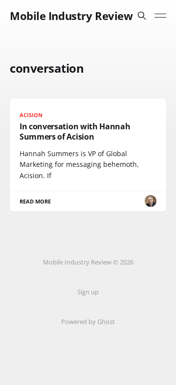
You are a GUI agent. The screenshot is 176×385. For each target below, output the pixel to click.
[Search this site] (141, 15)
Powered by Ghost (88, 321)
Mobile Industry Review (71, 15)
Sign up (88, 291)
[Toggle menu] (160, 15)
